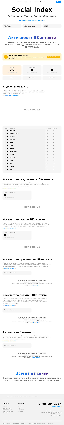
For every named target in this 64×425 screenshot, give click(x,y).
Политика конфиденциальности (37, 423)
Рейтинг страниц (7, 409)
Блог (31, 1)
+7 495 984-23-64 (49, 404)
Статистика (5, 406)
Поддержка (43, 1)
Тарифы (26, 1)
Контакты (36, 1)
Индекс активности (7, 411)
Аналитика (5, 412)
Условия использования (19, 423)
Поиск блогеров (6, 408)
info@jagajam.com (57, 406)
